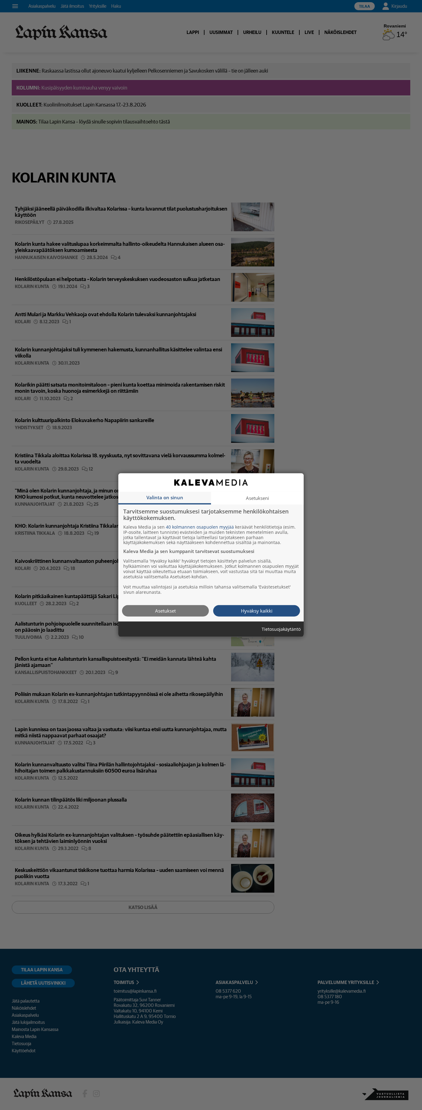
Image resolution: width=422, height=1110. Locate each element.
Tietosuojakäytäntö (281, 629)
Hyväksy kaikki (256, 610)
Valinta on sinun (164, 497)
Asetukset (165, 610)
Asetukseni (257, 498)
